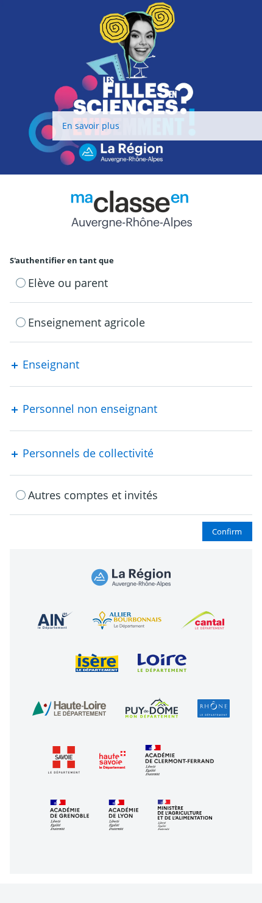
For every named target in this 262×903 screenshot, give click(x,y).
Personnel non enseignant (88, 408)
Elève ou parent (68, 282)
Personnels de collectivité (86, 453)
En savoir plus (90, 125)
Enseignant (49, 364)
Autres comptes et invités (93, 495)
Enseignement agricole (86, 322)
